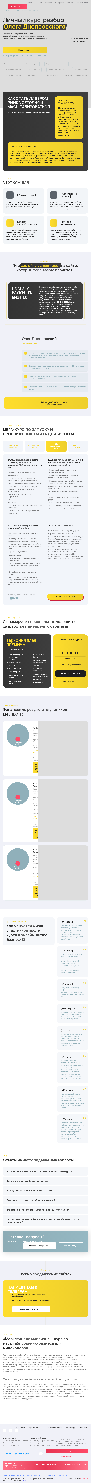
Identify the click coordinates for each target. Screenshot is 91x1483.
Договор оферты (51, 1475)
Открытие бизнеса (44, 3)
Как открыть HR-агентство (11, 1443)
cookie (24, 1480)
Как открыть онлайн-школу (11, 1445)
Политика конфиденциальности (13, 1475)
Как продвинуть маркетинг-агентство (42, 1441)
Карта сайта (63, 1475)
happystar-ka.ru (36, 751)
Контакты (84, 1427)
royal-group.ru (36, 817)
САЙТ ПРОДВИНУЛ (78, 1478)
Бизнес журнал (82, 3)
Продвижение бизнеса (54, 1427)
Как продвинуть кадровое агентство (42, 1443)
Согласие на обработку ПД (34, 1475)
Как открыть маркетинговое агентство (15, 1441)
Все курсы (20, 1427)
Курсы (30, 3)
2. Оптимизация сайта (35, 446)
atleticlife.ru (36, 876)
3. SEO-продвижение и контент (56, 446)
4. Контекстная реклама (77, 446)
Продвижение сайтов (64, 3)
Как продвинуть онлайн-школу (40, 1445)
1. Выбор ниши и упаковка (13, 446)
